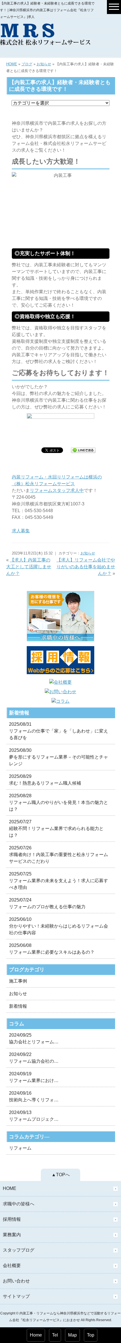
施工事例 (18, 981)
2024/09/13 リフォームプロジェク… (34, 1116)
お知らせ (44, 64)
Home (36, 1335)
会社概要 (12, 1265)
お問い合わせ (16, 1281)
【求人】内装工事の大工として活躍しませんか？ (28, 567)
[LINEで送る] (83, 449)
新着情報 (18, 1006)
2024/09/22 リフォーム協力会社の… (34, 1058)
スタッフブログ (18, 1250)
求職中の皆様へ (18, 1203)
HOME (11, 64)
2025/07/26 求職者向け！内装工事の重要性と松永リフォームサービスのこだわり (58, 854)
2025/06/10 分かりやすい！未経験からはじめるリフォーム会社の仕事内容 (58, 926)
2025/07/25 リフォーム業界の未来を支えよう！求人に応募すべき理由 (58, 881)
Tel (55, 1335)
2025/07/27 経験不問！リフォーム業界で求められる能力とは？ (56, 828)
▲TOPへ (60, 1174)
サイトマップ (16, 1296)
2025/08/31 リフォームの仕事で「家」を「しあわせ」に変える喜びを (58, 731)
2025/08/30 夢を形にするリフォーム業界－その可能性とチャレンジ (58, 757)
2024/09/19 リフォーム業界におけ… (34, 1077)
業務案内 (12, 1234)
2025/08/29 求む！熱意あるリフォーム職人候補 (45, 779)
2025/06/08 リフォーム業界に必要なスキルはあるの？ (52, 948)
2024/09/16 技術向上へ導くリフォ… (34, 1096)
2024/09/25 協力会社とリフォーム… (34, 1038)
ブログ (26, 64)
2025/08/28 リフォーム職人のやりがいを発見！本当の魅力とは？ (58, 802)
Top (90, 1335)
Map (72, 1335)
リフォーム (20, 1148)
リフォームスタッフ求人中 (57, 490)
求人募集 (21, 530)
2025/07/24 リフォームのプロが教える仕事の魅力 (47, 903)
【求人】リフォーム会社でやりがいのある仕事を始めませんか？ (86, 567)
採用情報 (12, 1219)
